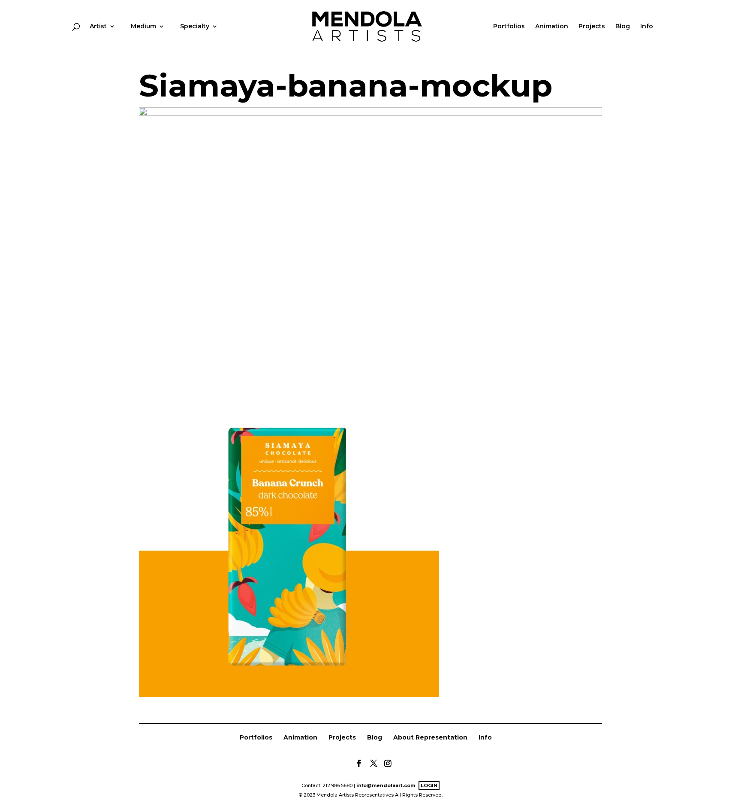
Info (646, 26)
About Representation (430, 737)
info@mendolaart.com (385, 785)
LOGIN (429, 785)
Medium (143, 26)
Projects (591, 26)
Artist (98, 26)
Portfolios (509, 26)
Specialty (194, 26)
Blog (622, 26)
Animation (551, 26)
